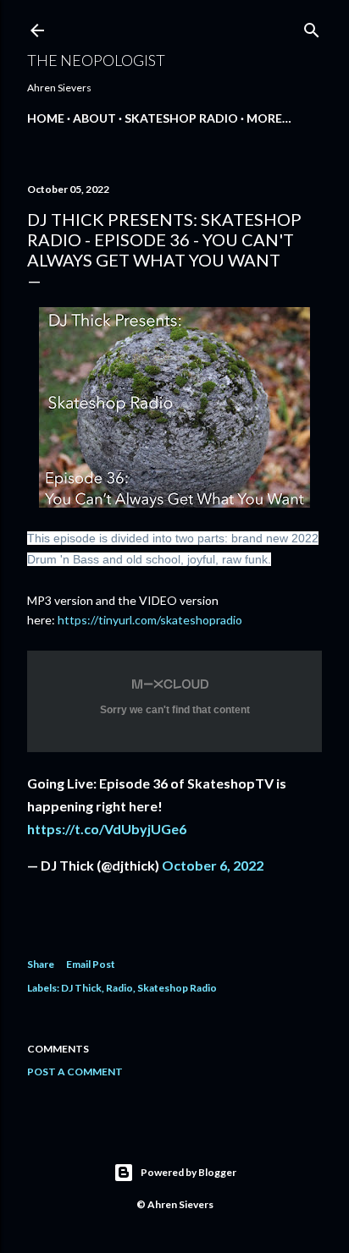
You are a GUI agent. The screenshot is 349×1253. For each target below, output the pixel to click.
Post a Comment (75, 1071)
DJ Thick (81, 987)
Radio (119, 987)
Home (45, 118)
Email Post (90, 964)
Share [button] (40, 964)
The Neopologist (96, 60)
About (94, 118)
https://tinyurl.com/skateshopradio (150, 620)
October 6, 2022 (212, 865)
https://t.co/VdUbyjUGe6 (106, 829)
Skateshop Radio (181, 118)
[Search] (312, 26)
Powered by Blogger (188, 1172)
